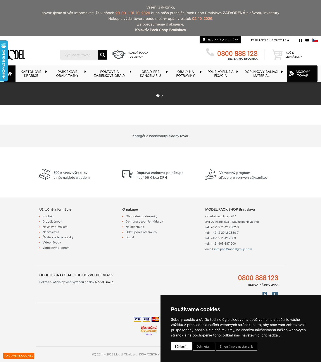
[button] (33, 73)
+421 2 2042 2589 (223, 238)
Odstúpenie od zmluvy (141, 232)
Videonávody (52, 242)
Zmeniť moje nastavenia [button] (237, 346)
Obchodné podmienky (141, 216)
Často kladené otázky (58, 237)
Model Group (104, 282)
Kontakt (48, 216)
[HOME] (158, 96)
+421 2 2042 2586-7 (225, 232)
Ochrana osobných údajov (144, 221)
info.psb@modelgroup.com (233, 249)
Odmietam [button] (204, 346)
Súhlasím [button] (181, 346)
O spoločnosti (52, 221)
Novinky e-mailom (55, 226)
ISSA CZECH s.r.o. (151, 354)
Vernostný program (56, 247)
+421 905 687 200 (223, 243)
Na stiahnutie (135, 226)
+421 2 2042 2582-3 (225, 227)
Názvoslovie (51, 232)
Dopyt (130, 237)
